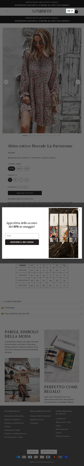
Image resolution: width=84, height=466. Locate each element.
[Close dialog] (79, 210)
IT (72, 11)
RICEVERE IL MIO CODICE (22, 242)
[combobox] (70, 11)
